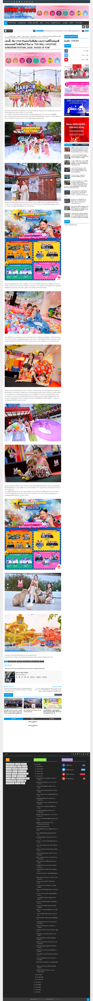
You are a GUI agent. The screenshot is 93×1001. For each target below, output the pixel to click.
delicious (32, 677)
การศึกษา (24, 764)
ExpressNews (48, 30)
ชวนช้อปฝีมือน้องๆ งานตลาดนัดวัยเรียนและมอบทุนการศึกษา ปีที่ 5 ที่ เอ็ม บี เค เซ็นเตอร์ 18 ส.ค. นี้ (52, 712)
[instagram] (29, 2)
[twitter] (14, 2)
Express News (12, 22)
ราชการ (14, 776)
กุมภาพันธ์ (39, 977)
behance (45, 677)
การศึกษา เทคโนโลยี (33, 22)
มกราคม (39, 979)
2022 (36, 989)
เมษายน (38, 776)
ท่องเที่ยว (19, 36)
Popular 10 (68, 144)
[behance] (27, 2)
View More (58, 694)
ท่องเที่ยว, (29, 50)
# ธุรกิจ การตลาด (26, 661)
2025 (36, 982)
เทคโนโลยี (9, 771)
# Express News (35, 661)
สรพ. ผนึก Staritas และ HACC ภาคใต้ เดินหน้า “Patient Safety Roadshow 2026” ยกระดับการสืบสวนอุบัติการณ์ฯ (13, 712)
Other (71, 22)
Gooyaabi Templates (58, 999)
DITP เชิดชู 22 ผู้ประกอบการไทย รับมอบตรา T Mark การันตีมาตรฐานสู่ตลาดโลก (22, 30)
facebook (51, 718)
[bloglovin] (19, 2)
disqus (32, 718)
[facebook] (12, 2)
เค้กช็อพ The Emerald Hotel (42, 826)
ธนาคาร (15, 771)
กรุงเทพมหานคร (22, 22)
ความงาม (9, 768)
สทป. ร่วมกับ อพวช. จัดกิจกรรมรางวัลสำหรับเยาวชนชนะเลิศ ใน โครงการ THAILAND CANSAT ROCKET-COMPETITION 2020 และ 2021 (76, 193)
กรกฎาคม (39, 769)
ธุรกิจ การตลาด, (34, 50)
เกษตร (19, 766)
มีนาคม (38, 974)
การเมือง (18, 764)
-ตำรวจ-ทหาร (79, 22)
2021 (36, 992)
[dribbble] (22, 2)
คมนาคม (25, 766)
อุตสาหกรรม (20, 780)
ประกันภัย (65, 22)
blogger (13, 718)
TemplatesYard (42, 999)
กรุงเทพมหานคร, (22, 50)
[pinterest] (17, 2)
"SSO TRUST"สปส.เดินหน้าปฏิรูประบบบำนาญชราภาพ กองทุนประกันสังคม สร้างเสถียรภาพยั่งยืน (80, 156)
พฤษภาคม (39, 773)
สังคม (41, 22)
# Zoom (42, 661)
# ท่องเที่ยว (19, 661)
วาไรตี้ (13, 778)
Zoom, (45, 50)
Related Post (8, 695)
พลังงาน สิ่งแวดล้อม (23, 773)
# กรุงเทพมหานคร (12, 661)
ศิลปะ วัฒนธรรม (20, 778)
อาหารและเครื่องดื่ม (11, 780)
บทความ (9, 773)
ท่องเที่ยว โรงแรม (55, 22)
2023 (36, 987)
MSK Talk (17, 783)
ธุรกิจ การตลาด (25, 36)
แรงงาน (47, 22)
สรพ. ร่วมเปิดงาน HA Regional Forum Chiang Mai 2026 (33, 711)
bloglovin (38, 677)
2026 (36, 764)
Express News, (40, 50)
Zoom (39, 36)
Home (6, 36)
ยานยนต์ (8, 776)
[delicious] (32, 2)
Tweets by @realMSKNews (70, 224)
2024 (36, 984)
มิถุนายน (39, 771)
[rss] (24, 2)
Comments (85, 144)
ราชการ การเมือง (22, 776)
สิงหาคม (39, 766)
